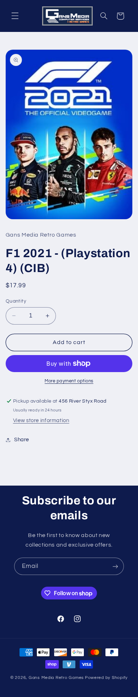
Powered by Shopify (106, 678)
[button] (15, 16)
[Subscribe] (115, 566)
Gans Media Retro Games (56, 678)
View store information (41, 420)
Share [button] (21, 439)
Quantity (16, 301)
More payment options (69, 381)
